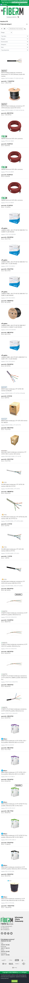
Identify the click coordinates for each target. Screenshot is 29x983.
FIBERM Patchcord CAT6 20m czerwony (12, 169)
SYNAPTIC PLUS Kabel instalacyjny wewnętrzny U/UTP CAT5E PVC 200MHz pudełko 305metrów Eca (14, 677)
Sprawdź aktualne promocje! (19, 2)
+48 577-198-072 (5, 948)
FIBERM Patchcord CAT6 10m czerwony (12, 138)
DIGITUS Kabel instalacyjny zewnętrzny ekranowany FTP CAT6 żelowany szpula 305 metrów (13, 74)
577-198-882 (6, 955)
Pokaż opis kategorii (6, 24)
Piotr (2, 943)
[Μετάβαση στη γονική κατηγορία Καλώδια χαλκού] (1, 28)
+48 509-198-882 (5, 944)
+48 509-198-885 (5, 951)
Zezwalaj (14, 981)
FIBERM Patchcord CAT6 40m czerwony (12, 200)
